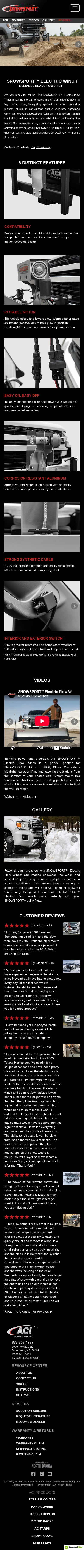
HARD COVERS (42, 1506)
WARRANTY (24, 1437)
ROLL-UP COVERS (42, 1499)
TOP (5, 20)
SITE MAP (23, 1395)
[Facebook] (33, 1474)
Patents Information (22, 1485)
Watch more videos (19, 796)
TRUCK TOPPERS (42, 1514)
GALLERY (48, 20)
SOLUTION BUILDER (31, 1410)
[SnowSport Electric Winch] (70, 930)
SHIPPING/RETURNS (31, 1449)
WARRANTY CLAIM (30, 1443)
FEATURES (18, 20)
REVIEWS (64, 20)
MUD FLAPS (42, 1543)
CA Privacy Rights (62, 1485)
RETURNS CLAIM (28, 1454)
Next (78, 44)
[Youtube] (50, 1474)
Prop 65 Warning (41, 147)
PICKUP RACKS (42, 1521)
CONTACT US (26, 1378)
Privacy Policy (44, 1485)
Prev (5, 44)
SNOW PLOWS (42, 1536)
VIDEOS (34, 20)
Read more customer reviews (27, 1311)
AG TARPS (42, 1528)
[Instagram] (42, 1474)
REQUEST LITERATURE (33, 1416)
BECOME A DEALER (30, 1422)
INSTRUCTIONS (27, 1389)
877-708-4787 (22, 1342)
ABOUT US (24, 1372)
